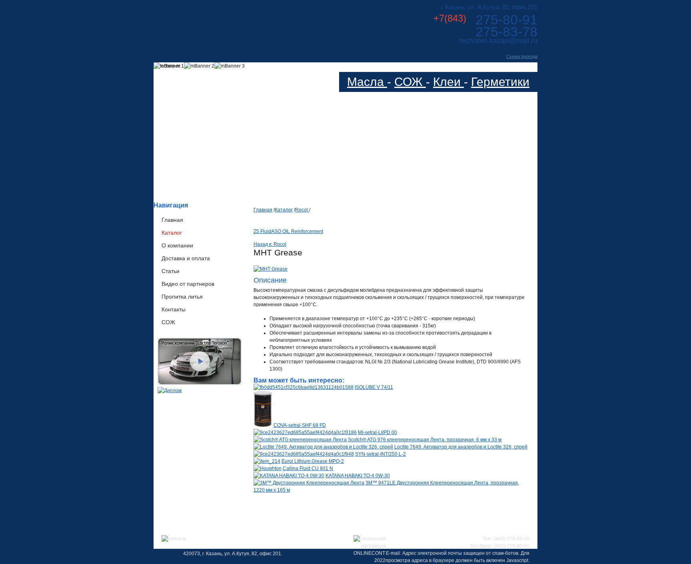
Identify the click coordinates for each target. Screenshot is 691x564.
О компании (177, 245)
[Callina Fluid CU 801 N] (268, 468)
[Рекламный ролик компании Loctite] (200, 383)
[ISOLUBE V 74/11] (303, 387)
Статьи (171, 271)
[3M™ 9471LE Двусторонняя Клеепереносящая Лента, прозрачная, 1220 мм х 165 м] (309, 483)
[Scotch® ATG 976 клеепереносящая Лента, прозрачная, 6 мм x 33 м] (300, 439)
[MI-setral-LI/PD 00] (305, 432)
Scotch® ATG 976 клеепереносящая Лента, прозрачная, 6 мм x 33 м (424, 439)
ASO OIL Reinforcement (297, 231)
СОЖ (410, 81)
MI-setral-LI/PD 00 (377, 432)
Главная (172, 220)
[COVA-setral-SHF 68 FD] (263, 425)
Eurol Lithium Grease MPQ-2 (313, 461)
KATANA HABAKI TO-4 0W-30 (358, 475)
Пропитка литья (182, 296)
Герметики (500, 81)
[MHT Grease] (271, 269)
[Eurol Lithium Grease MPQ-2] (267, 461)
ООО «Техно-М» (233, 23)
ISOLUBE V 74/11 (374, 387)
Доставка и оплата (186, 258)
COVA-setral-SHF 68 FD (300, 425)
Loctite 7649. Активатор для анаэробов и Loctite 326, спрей (460, 447)
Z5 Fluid (262, 231)
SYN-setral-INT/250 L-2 (380, 454)
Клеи (448, 81)
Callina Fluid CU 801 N (308, 468)
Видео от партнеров (188, 284)
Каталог (172, 232)
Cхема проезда (521, 56)
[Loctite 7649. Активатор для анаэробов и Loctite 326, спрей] (323, 447)
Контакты (174, 309)
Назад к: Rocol (270, 244)
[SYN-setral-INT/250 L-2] (304, 454)
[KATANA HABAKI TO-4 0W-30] (289, 475)
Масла (367, 81)
